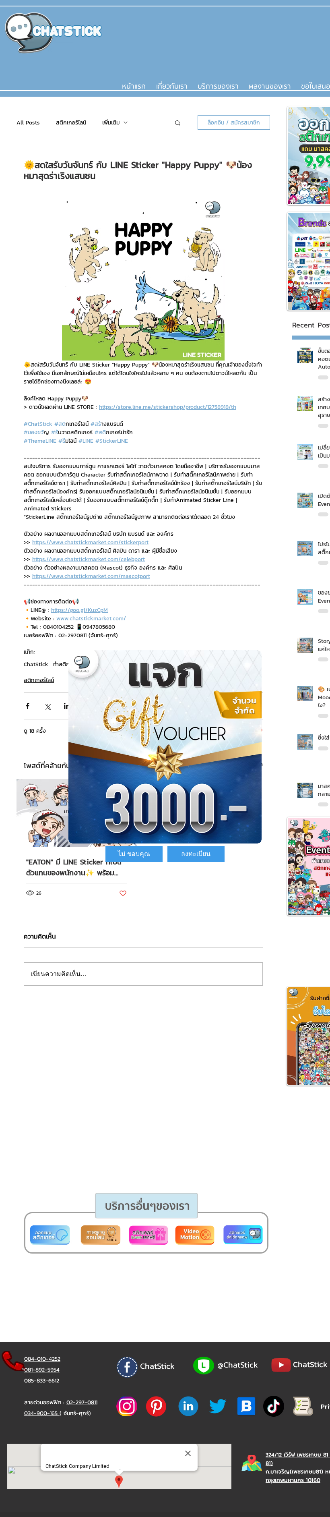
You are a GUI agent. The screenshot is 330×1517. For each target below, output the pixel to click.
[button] (134, 854)
